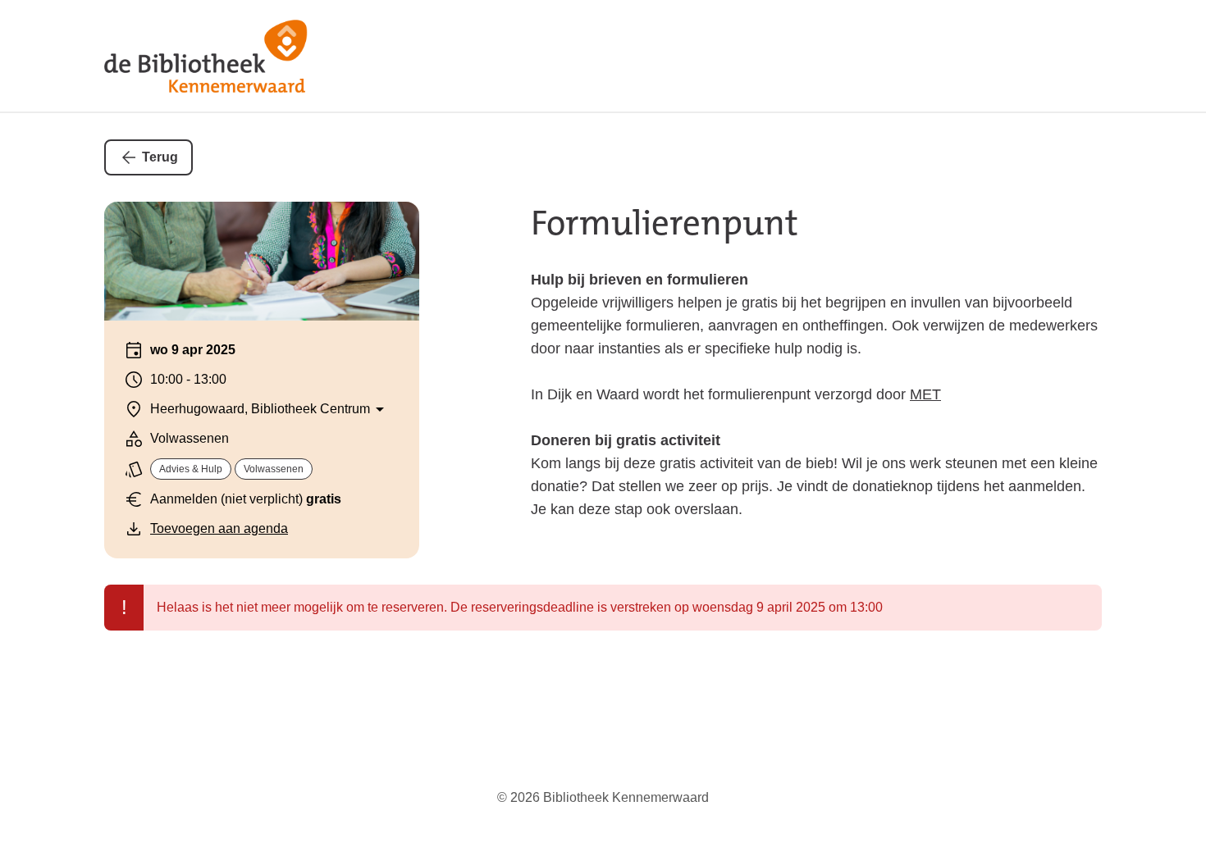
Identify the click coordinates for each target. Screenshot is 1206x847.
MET (925, 394)
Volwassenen (274, 469)
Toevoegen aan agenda (219, 528)
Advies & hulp (190, 469)
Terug (160, 157)
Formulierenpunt (664, 223)
